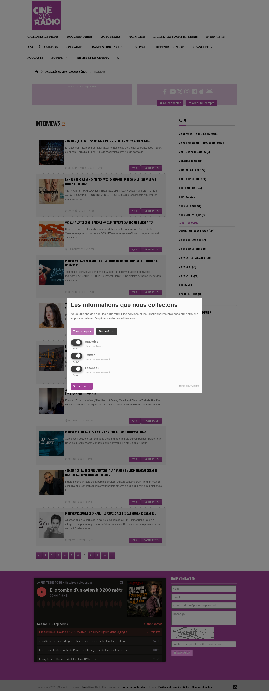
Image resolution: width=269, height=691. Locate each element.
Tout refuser (107, 331)
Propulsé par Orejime (188, 385)
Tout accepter (82, 331)
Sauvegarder (81, 386)
